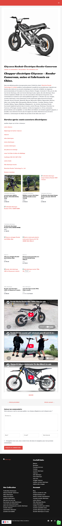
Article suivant (49, 402)
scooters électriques (10, 146)
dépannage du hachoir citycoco (13, 131)
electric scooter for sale (39, 492)
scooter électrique (38, 471)
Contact (35, 469)
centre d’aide (7, 161)
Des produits (22, 69)
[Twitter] (51, 520)
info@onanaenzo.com (39, 494)
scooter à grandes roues (40, 507)
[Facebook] (48, 520)
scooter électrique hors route (41, 509)
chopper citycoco (38, 480)
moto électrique (37, 476)
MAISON (31, 395)
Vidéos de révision (8, 496)
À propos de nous (38, 467)
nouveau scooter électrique (40, 498)
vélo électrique (37, 474)
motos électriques (9, 142)
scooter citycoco (8, 507)
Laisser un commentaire (11, 69)
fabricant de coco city (9, 500)
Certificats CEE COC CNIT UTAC (12, 157)
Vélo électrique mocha (10, 164)
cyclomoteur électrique (9, 509)
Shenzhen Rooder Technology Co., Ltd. (15, 168)
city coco (35, 478)
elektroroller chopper (39, 484)
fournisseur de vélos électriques (12, 502)
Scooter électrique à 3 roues (41, 511)
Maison (35, 463)
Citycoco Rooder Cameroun (11, 492)
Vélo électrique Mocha (39, 502)
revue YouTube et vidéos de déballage (14, 153)
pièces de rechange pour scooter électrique (15, 506)
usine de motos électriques (10, 504)
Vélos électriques (8, 494)
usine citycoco (8, 127)
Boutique (35, 465)
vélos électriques (9, 138)
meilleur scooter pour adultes (41, 506)
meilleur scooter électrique (40, 482)
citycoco (6, 134)
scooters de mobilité (9, 511)
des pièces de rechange (10, 149)
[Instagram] (55, 520)
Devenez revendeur (9, 172)
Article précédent (13, 402)
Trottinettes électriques (9, 491)
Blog (34, 491)
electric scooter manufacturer (41, 496)
